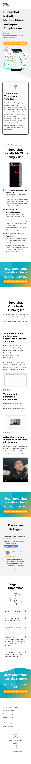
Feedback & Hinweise (8, 717)
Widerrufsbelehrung (7, 714)
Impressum (5, 704)
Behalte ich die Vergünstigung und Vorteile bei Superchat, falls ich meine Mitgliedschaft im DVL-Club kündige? (14, 641)
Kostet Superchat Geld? (12, 611)
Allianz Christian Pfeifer (18, 552)
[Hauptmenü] (27, 4)
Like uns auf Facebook (15, 751)
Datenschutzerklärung (8, 710)
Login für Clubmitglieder (8, 723)
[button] (15, 611)
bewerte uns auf (10, 546)
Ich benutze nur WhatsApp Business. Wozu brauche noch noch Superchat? (13, 654)
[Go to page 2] (15, 569)
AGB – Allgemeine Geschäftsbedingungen (13, 707)
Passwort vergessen (7, 726)
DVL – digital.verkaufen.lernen (15, 536)
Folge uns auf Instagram (15, 740)
